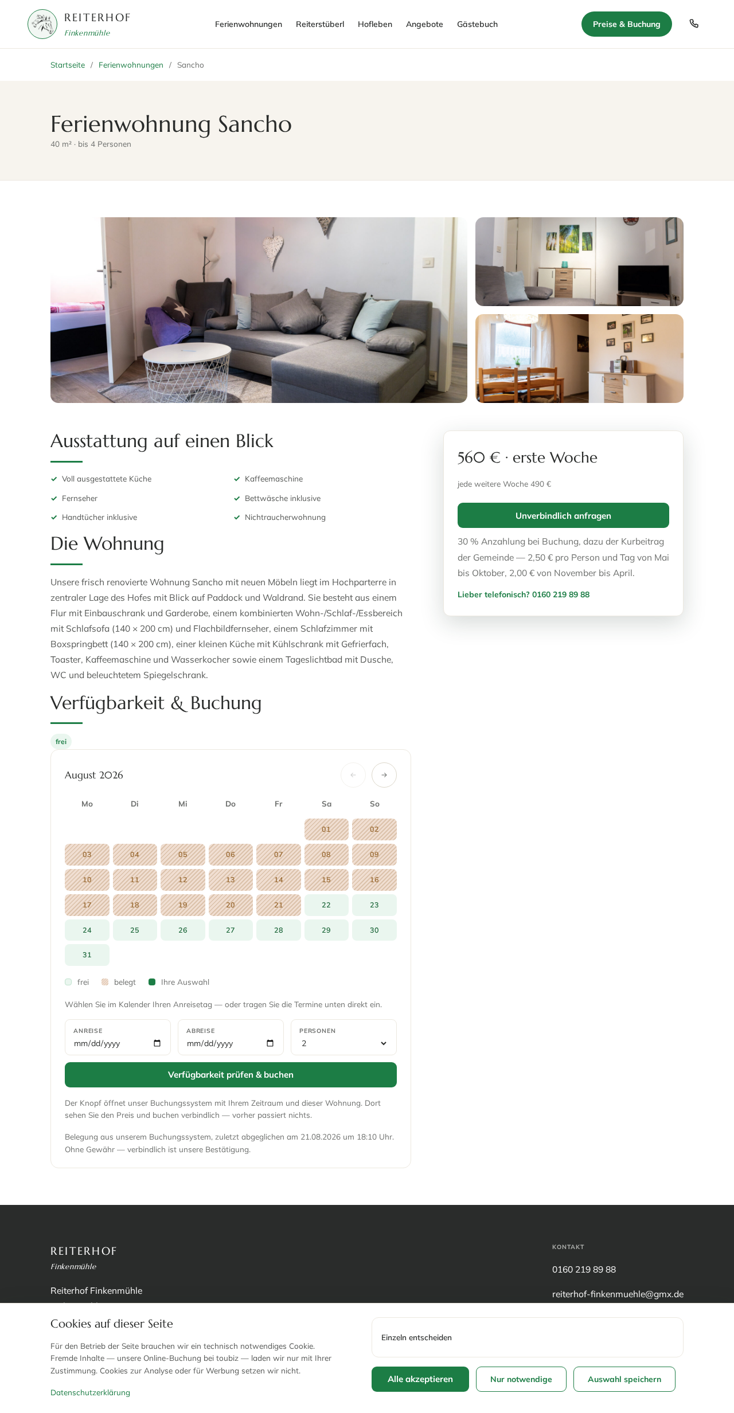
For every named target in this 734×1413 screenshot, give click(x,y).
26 (183, 929)
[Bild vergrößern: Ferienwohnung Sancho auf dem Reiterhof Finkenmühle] (258, 310)
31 (87, 954)
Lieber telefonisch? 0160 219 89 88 (523, 594)
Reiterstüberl (320, 24)
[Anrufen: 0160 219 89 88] (693, 24)
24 (87, 929)
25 (134, 929)
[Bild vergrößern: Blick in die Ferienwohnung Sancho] (579, 261)
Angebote (424, 24)
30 (374, 929)
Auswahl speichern (624, 1379)
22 (326, 904)
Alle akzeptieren (420, 1378)
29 (326, 929)
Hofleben (375, 24)
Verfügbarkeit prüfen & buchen (231, 1074)
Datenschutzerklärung (90, 1392)
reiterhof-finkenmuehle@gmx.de (618, 1294)
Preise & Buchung (627, 24)
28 (278, 929)
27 (230, 929)
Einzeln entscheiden (416, 1337)
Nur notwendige (521, 1379)
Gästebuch (477, 24)
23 (374, 904)
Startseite (67, 64)
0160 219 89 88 (584, 1269)
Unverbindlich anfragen (563, 515)
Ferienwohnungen (248, 24)
